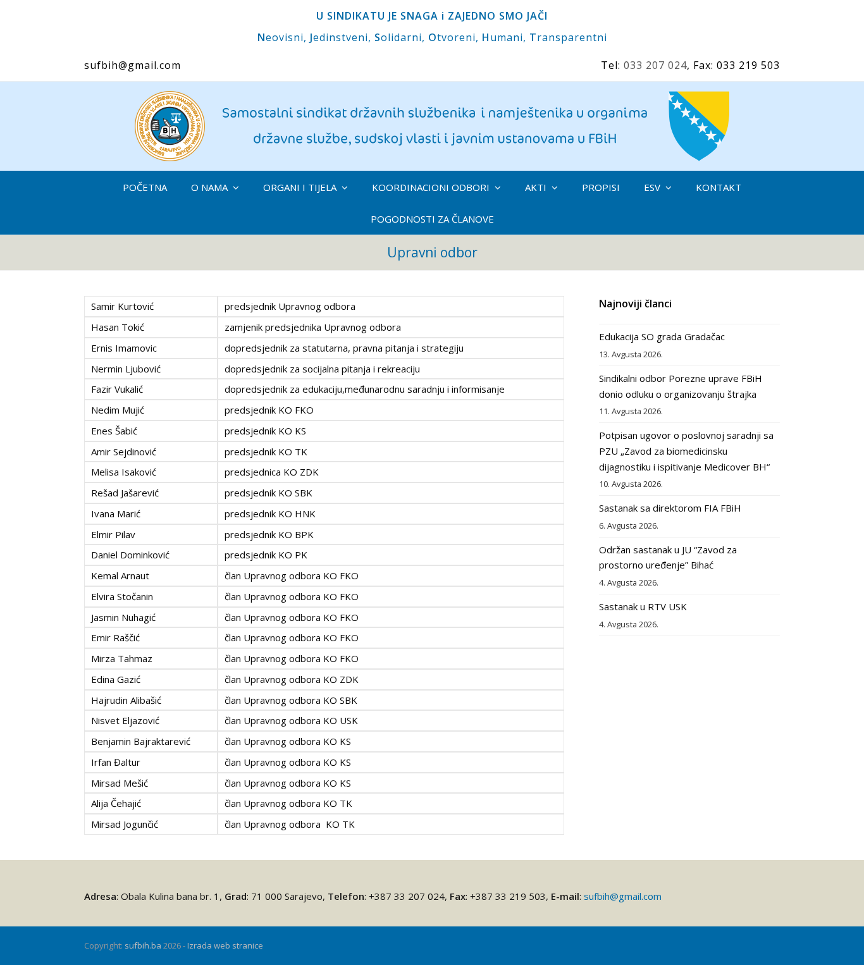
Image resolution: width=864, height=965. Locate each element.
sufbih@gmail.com (623, 896)
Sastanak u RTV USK (643, 606)
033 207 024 (655, 65)
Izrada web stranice (225, 945)
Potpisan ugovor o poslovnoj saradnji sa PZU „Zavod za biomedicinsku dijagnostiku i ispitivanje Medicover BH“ (686, 451)
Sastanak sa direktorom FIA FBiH (670, 507)
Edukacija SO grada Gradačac (662, 336)
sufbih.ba (143, 945)
